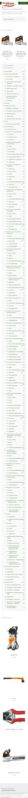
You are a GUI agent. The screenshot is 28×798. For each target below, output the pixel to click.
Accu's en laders (12, 171)
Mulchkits (11, 258)
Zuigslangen (11, 162)
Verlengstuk (11, 206)
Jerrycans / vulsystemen (14, 504)
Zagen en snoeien (9, 582)
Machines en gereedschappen (13, 124)
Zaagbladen (11, 377)
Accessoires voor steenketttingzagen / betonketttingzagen (12, 451)
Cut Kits (10, 402)
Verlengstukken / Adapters (15, 156)
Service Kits (11, 184)
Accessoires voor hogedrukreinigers (15, 338)
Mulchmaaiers (10, 91)
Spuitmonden (12, 241)
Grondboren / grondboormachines (15, 86)
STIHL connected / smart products (15, 574)
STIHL (6, 121)
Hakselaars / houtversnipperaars (14, 111)
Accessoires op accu (11, 129)
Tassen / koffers (12, 421)
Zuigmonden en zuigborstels (15, 159)
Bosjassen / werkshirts (14, 543)
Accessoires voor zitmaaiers (13, 487)
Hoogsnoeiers (10, 596)
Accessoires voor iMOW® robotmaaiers (16, 383)
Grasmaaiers (10, 79)
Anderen (10, 445)
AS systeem (11, 139)
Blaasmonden (12, 176)
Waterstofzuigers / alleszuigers (14, 118)
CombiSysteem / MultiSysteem (14, 587)
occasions (7, 103)
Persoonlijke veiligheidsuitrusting (16, 154)
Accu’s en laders (12, 397)
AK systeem (11, 134)
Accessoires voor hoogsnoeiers (14, 362)
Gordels (10, 179)
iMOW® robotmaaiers (12, 88)
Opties (10, 390)
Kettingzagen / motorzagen (13, 599)
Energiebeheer (10, 571)
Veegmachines (10, 116)
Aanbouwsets (12, 168)
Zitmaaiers (9, 100)
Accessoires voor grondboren (13, 298)
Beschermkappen (13, 275)
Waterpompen (10, 579)
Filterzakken (11, 151)
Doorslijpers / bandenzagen (13, 590)
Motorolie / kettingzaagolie (15, 507)
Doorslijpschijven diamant (15, 218)
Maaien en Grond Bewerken (11, 74)
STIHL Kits (9, 523)
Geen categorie (8, 71)
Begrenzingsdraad (13, 385)
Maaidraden (11, 282)
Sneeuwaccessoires (13, 495)
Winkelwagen (21, 795)
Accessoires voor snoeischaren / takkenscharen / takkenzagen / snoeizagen (14, 435)
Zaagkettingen (12, 380)
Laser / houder (12, 410)
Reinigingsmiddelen (13, 346)
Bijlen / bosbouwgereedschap (13, 584)
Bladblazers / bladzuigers (13, 108)
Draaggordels (12, 516)
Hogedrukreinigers (11, 113)
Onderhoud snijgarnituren (15, 285)
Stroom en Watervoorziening (12, 566)
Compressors (10, 569)
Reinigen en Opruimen (10, 105)
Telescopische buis (13, 243)
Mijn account (4, 795)
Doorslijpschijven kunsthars (15, 221)
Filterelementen (12, 149)
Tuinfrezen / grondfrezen (13, 93)
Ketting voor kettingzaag (15, 405)
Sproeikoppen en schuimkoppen (16, 351)
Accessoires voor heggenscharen (14, 323)
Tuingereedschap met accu (13, 577)
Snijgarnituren (12, 292)
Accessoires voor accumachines (14, 131)
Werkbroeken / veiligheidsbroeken (16, 559)
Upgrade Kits (12, 423)
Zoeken (14, 795)
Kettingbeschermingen (14, 408)
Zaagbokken (11, 431)
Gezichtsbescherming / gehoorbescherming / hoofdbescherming (14, 547)
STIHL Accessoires (9, 126)
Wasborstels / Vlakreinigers (15, 359)
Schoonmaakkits (12, 349)
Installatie (11, 388)
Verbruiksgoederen (13, 187)
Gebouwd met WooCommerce (8, 790)
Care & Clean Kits (13, 526)
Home (4, 7)
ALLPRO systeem (13, 137)
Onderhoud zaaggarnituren (15, 413)
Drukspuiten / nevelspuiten (13, 76)
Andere (10, 146)
